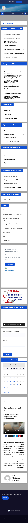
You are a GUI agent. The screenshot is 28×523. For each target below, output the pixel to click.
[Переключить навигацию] (13, 13)
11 (11, 378)
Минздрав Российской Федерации (13, 228)
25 (11, 384)
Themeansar (14, 520)
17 (7, 381)
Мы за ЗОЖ (6, 199)
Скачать (5, 497)
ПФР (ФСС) (6, 232)
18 (11, 381)
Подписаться (8, 23)
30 (4, 387)
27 (17, 384)
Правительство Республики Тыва (12, 214)
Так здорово (6, 240)
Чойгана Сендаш (16, 479)
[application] (14, 319)
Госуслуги (6, 210)
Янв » (8, 392)
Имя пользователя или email (11, 331)
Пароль (5, 340)
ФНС (4, 236)
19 (14, 381)
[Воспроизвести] (5, 324)
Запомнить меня (9, 350)
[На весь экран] (23, 324)
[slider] (13, 324)
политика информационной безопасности (11, 494)
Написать (10, 264)
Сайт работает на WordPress (9, 518)
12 (14, 378)
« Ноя (4, 392)
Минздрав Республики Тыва (11, 224)
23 (4, 384)
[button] (22, 13)
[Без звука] (20, 324)
